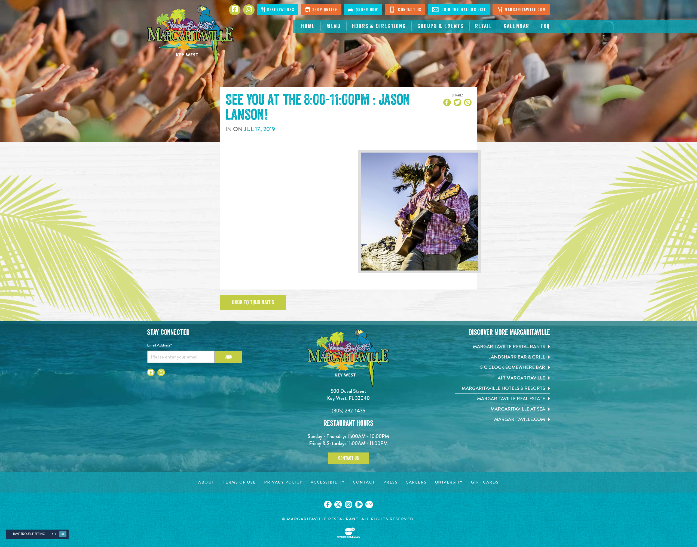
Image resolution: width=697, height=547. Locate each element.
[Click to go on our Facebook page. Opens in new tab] (328, 504)
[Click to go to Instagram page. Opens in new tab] (161, 372)
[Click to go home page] (190, 36)
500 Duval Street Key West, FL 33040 (348, 394)
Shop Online (324, 10)
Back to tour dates (253, 302)
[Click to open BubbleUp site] (348, 533)
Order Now (365, 10)
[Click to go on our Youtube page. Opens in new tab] (359, 504)
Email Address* (159, 345)
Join (229, 356)
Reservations (280, 10)
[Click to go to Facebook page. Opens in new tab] (151, 372)
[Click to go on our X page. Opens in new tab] (338, 504)
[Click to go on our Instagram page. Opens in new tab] (348, 504)
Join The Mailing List (463, 10)
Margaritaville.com (525, 10)
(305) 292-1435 (348, 410)
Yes (54, 534)
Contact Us (409, 10)
